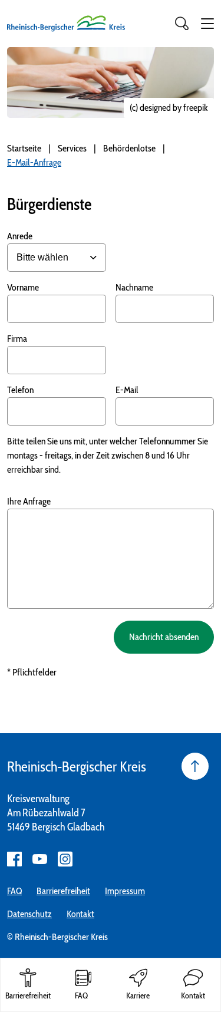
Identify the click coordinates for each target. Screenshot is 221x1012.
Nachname (134, 287)
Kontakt (80, 913)
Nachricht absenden (164, 636)
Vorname (23, 287)
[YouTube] (39, 859)
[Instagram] (65, 859)
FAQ (14, 890)
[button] (207, 23)
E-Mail (127, 389)
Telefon (20, 389)
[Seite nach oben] (195, 766)
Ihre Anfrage (29, 501)
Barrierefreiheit (63, 890)
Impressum (125, 890)
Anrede (19, 236)
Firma (17, 338)
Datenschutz (29, 913)
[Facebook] (14, 859)
